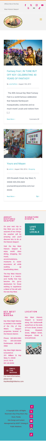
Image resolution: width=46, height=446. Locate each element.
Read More (10, 119)
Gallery (27, 52)
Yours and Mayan (18, 143)
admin (11, 169)
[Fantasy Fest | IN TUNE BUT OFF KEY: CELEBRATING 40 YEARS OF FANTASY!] (23, 52)
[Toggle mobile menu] (41, 19)
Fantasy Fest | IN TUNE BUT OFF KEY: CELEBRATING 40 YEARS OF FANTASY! (18, 52)
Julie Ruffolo (13, 84)
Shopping (32, 169)
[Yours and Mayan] (23, 143)
